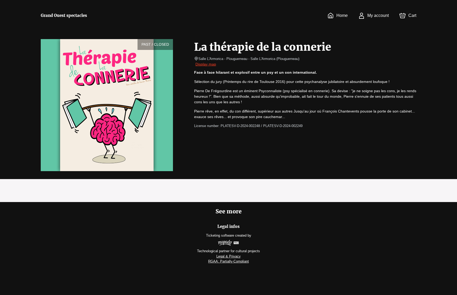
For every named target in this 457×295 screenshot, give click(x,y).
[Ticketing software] (228, 243)
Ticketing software (220, 235)
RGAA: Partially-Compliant (228, 261)
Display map (205, 64)
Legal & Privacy (228, 256)
